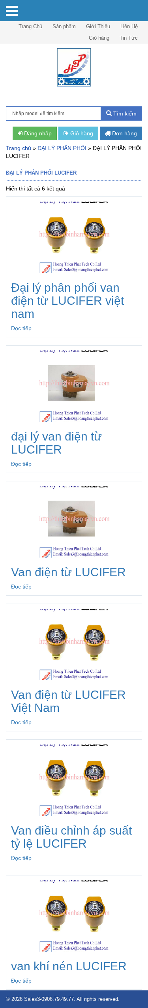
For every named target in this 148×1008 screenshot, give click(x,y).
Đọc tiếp (21, 328)
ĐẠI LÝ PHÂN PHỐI (61, 148)
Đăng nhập (37, 133)
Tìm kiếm (124, 113)
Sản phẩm (64, 26)
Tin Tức (129, 38)
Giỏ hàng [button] (81, 133)
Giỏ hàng (99, 38)
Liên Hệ (129, 26)
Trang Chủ (30, 26)
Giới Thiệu (98, 26)
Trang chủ (18, 148)
